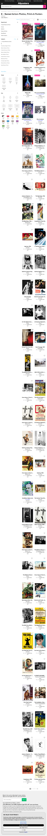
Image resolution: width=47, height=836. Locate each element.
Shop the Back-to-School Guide (24, 0)
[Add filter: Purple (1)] (17, 121)
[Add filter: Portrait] (4, 79)
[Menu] (2, 4)
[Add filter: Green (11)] (3, 126)
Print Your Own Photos (9, 0)
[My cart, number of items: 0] (45, 3)
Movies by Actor (15, 11)
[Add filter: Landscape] (4, 86)
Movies (9, 11)
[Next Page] (45, 19)
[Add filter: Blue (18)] (7, 121)
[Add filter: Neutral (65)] (7, 126)
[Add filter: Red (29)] (7, 116)
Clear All (17, 19)
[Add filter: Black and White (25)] (3, 116)
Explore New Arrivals (38, 0)
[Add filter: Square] (10, 79)
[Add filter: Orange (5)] (12, 116)
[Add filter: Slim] (17, 79)
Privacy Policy (23, 822)
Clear (15, 39)
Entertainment (4, 11)
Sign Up (24, 799)
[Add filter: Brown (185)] (3, 121)
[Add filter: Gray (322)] (12, 121)
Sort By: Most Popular (25, 19)
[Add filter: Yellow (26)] (17, 116)
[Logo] (23, 3)
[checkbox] (3, 98)
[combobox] (22, 6)
